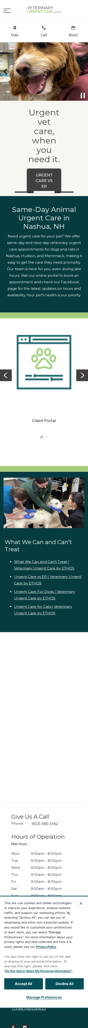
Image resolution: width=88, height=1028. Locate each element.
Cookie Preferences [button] (29, 1009)
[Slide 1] (23, 192)
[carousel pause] (83, 95)
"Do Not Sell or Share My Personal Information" (38, 971)
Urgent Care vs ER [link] (44, 181)
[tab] (20, 844)
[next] (82, 71)
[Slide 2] (44, 192)
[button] (7, 11)
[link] (44, 10)
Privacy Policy (46, 947)
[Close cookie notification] (81, 903)
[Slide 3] (65, 192)
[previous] (6, 71)
